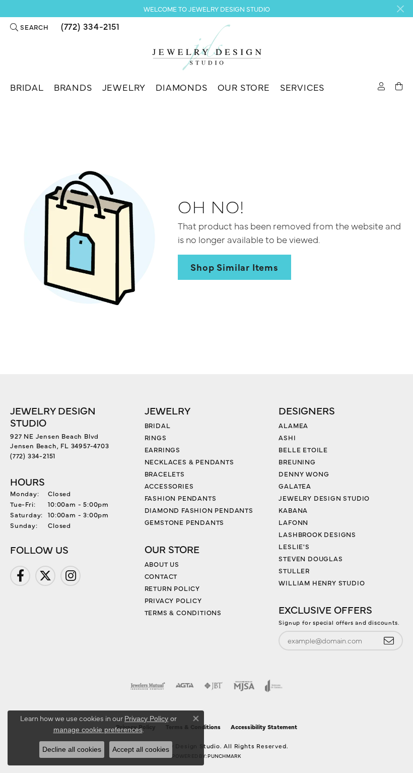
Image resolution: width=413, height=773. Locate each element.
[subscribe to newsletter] (389, 640)
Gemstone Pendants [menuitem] (185, 521)
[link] (89, 26)
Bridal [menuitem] (158, 425)
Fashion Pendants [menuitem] (181, 497)
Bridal (27, 87)
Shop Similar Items (234, 266)
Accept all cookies (140, 749)
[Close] (400, 9)
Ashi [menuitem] (287, 437)
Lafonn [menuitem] (293, 521)
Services (302, 87)
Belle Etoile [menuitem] (303, 449)
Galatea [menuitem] (295, 485)
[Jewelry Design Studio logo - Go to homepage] (206, 48)
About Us (162, 563)
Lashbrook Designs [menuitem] (317, 534)
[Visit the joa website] (274, 685)
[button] (29, 26)
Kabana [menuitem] (293, 509)
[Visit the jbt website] (213, 685)
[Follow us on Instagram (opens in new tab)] (70, 576)
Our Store (244, 87)
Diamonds (181, 87)
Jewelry (124, 87)
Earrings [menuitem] (162, 449)
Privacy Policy (173, 600)
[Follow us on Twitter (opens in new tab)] (45, 576)
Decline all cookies (71, 749)
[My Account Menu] (381, 85)
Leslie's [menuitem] (294, 546)
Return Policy (172, 587)
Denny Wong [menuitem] (304, 473)
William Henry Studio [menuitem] (322, 582)
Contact (161, 575)
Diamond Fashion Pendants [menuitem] (199, 509)
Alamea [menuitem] (293, 425)
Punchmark (224, 755)
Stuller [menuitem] (294, 570)
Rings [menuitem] (156, 437)
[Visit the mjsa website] (244, 685)
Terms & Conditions (183, 612)
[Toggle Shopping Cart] (399, 85)
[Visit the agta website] (184, 685)
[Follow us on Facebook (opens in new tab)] (20, 576)
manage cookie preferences (98, 730)
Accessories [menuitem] (169, 485)
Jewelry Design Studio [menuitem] (324, 497)
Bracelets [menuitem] (165, 473)
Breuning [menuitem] (297, 461)
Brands (73, 87)
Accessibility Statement (264, 727)
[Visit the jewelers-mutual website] (147, 685)
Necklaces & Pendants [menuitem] (189, 461)
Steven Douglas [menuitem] (310, 558)
